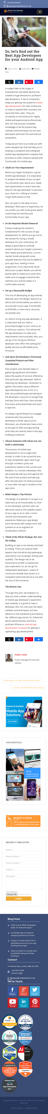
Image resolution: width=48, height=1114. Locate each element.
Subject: (10, 869)
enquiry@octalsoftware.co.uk (19, 6)
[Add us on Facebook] (13, 991)
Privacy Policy (17, 1108)
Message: (11, 876)
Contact (12, 959)
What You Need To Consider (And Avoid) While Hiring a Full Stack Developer (24, 953)
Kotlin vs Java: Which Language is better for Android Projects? (23, 926)
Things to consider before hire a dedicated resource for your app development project (23, 943)
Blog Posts (14, 918)
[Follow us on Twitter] (35, 991)
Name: (9, 850)
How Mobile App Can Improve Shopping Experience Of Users (23, 934)
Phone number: (13, 863)
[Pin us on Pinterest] (35, 1003)
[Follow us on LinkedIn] (24, 1003)
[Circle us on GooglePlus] (24, 991)
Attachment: (12, 892)
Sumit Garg (25, 69)
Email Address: (13, 856)
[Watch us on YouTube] (13, 1003)
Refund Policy (31, 1108)
